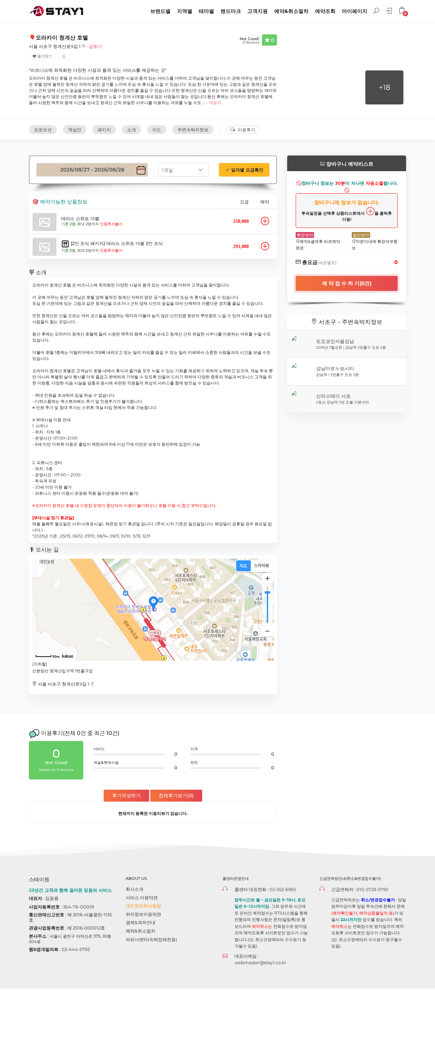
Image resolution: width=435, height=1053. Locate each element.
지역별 (184, 11)
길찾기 (95, 46)
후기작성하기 (126, 795)
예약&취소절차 (291, 11)
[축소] (267, 630)
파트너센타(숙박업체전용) (151, 939)
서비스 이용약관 (142, 897)
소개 (131, 129)
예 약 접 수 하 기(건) (346, 283)
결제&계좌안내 (140, 922)
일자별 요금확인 (246, 169)
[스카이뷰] (261, 565)
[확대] (267, 578)
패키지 (104, 129)
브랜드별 (160, 11)
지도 (156, 129)
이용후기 (246, 129)
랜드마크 (231, 11)
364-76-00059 (78, 906)
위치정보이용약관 (143, 914)
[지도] (243, 565)
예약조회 (325, 11)
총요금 (318, 262)
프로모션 (43, 129)
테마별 (206, 11)
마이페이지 (354, 11)
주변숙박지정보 (192, 129)
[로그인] (390, 12)
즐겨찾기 (44, 56)
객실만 (74, 129)
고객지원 (257, 11)
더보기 (215, 102)
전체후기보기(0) (176, 795)
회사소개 (134, 889)
